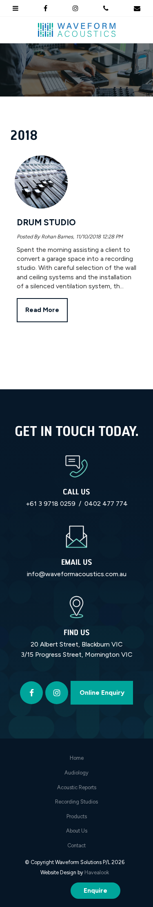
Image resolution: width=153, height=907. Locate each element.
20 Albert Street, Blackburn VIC (77, 644)
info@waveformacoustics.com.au (76, 574)
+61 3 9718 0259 (50, 503)
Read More (42, 310)
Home (77, 758)
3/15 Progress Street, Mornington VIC (77, 654)
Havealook (96, 872)
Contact (76, 845)
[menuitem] (76, 758)
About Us (76, 831)
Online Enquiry (102, 692)
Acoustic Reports (76, 787)
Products (77, 816)
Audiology (76, 773)
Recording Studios (76, 802)
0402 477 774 (106, 503)
